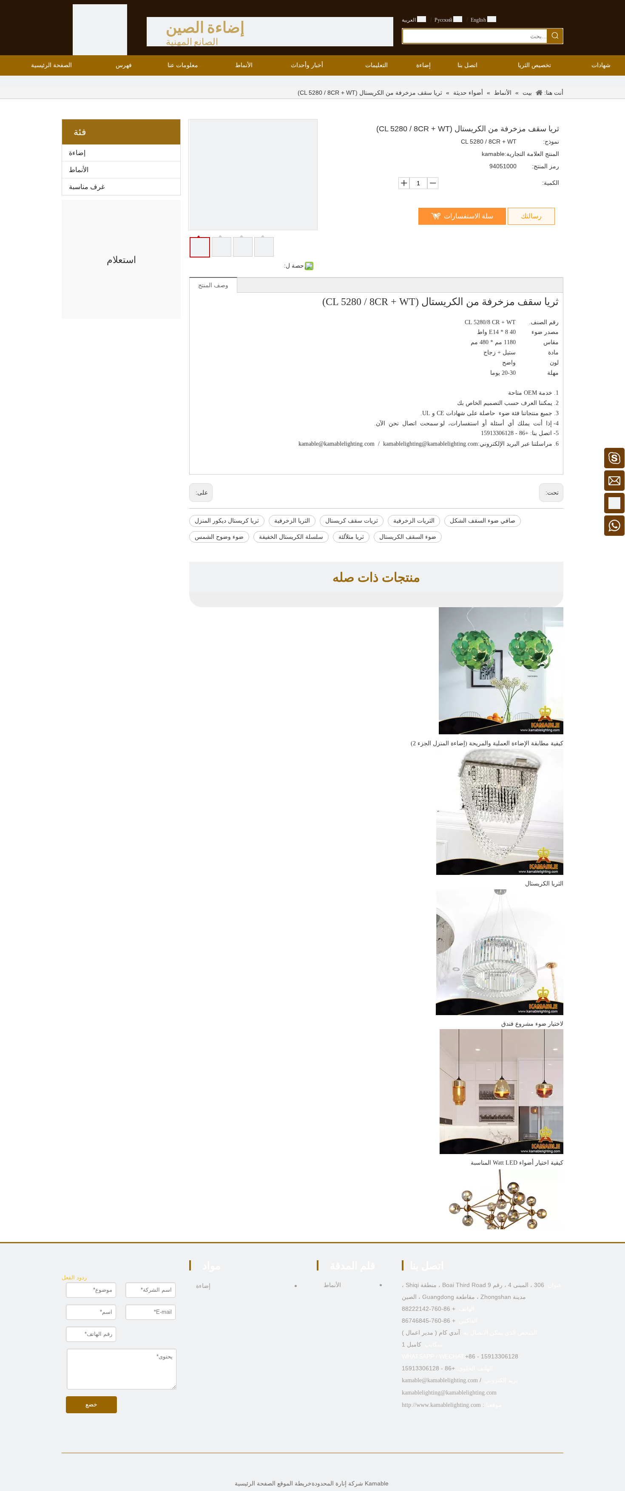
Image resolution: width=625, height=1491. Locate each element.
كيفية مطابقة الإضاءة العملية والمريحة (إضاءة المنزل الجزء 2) (487, 743)
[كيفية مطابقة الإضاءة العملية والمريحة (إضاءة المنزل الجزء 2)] (501, 733)
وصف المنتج (213, 285)
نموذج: (551, 141)
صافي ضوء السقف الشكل (482, 521)
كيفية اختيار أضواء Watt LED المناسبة (517, 1163)
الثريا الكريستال (544, 883)
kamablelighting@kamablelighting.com (430, 444)
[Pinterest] (292, 1468)
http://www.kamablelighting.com (441, 1405)
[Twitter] (306, 1468)
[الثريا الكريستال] (499, 873)
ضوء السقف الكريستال (407, 537)
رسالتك (531, 216)
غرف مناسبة (87, 186)
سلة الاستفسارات (468, 216)
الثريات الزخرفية (414, 521)
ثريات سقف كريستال (351, 521)
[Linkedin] (319, 1468)
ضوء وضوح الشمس (219, 537)
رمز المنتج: (545, 166)
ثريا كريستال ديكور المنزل (227, 521)
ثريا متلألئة (351, 537)
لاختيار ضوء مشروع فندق (532, 1024)
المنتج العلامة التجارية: (532, 153)
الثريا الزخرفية (292, 521)
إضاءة (77, 152)
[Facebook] (332, 1468)
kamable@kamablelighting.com (336, 444)
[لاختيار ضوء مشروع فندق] (499, 1013)
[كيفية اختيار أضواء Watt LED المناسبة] (501, 1152)
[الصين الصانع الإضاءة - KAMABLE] (100, 31)
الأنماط (78, 169)
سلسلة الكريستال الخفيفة (291, 537)
